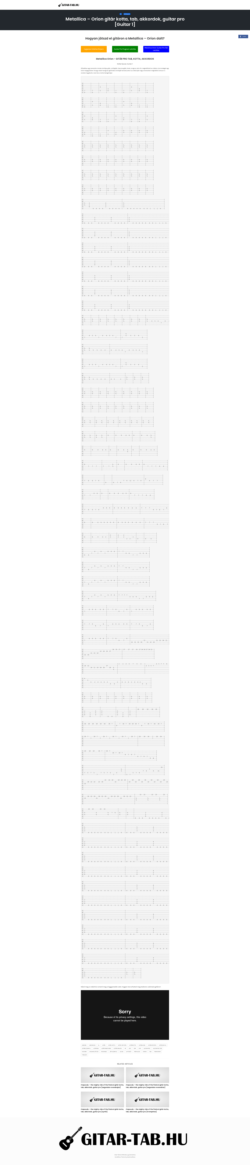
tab (150, 1051)
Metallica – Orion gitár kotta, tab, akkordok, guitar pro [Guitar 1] (125, 21)
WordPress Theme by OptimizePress (125, 1157)
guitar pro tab (157, 1048)
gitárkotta (132, 1045)
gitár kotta (111, 1045)
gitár (103, 1045)
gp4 (135, 1048)
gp (125, 1048)
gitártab (96, 1048)
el (98, 1045)
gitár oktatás (122, 1045)
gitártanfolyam (106, 1048)
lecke (121, 1051)
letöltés (128, 1051)
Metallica (127, 14)
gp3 (130, 1048)
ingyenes (104, 1051)
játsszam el (113, 1051)
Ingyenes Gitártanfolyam (94, 49)
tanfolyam (157, 1051)
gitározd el (162, 1045)
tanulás (84, 1055)
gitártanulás (118, 1048)
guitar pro (147, 1048)
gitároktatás (152, 1045)
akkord (84, 1045)
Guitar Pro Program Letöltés (125, 49)
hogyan (84, 1051)
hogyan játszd (94, 1051)
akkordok (92, 1045)
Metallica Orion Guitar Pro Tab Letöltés (156, 49)
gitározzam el (86, 1048)
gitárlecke (142, 1045)
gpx (140, 1048)
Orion (144, 1051)
